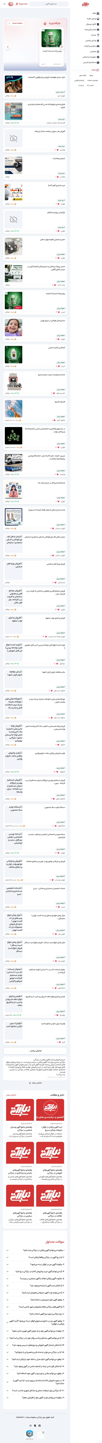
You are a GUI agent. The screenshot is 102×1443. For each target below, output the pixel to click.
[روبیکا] (31, 1426)
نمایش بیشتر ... (35, 1051)
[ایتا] (40, 1426)
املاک (94, 13)
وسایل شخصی (91, 40)
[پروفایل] (5, 4)
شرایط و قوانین (79, 80)
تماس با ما (90, 85)
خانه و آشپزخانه (90, 30)
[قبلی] (7, 46)
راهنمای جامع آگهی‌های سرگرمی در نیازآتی (22, 1214)
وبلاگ (91, 76)
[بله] (35, 1426)
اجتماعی (93, 51)
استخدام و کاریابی (90, 62)
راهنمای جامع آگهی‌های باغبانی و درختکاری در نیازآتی (20, 1171)
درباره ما (81, 85)
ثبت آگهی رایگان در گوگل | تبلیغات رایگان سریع (51, 1128)
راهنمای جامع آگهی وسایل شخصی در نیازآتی (21, 1128)
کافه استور (82, 76)
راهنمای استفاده (92, 80)
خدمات (94, 35)
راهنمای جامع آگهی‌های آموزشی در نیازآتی (52, 1171)
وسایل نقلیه (92, 19)
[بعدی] (61, 46)
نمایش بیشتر (11, 1095)
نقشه (94, 70)
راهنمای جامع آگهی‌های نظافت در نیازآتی (52, 1214)
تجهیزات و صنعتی (90, 57)
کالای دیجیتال (91, 24)
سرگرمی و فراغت (90, 46)
